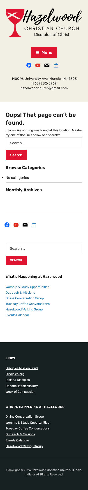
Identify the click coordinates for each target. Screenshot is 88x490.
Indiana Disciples (18, 380)
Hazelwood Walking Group (24, 309)
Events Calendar (17, 315)
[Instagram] (38, 65)
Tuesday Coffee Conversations (28, 304)
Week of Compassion (20, 392)
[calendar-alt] (56, 65)
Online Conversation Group (25, 298)
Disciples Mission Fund (22, 368)
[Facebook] (28, 65)
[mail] (47, 65)
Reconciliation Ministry (22, 386)
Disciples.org (15, 374)
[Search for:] (44, 142)
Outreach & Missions (20, 293)
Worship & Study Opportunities (27, 287)
